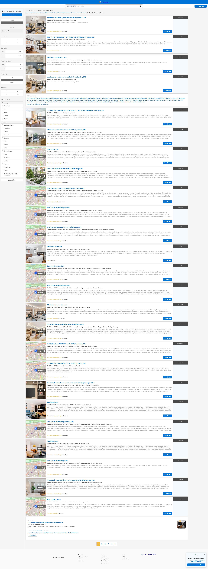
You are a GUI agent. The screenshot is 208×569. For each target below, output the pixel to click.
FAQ (124, 556)
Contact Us (80, 561)
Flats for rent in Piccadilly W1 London (156, 100)
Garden (6, 131)
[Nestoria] (104, 2)
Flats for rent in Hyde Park (52, 98)
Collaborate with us (83, 556)
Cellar (5, 170)
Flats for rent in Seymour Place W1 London (113, 100)
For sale (12, 20)
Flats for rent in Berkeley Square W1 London (140, 98)
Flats (12, 80)
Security (6, 138)
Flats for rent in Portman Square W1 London (47, 100)
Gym (5, 148)
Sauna (6, 161)
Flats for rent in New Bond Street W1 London (116, 98)
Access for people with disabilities (10, 174)
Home (27, 12)
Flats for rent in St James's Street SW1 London (71, 98)
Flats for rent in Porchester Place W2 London (64, 102)
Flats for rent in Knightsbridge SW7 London (42, 102)
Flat (5, 109)
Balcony (6, 135)
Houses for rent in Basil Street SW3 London (38, 104)
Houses (12, 82)
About (79, 559)
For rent (12, 22)
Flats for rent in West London (63, 12)
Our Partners (126, 559)
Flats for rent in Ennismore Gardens (36, 98)
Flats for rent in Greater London (37, 12)
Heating (6, 164)
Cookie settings (105, 563)
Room (5, 112)
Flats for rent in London (50, 12)
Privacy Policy (104, 559)
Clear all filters (12, 180)
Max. (3, 56)
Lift (5, 141)
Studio (6, 116)
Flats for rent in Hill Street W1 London (160, 98)
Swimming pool (8, 151)
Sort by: (12, 27)
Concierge (7, 128)
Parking (6, 144)
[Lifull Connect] (148, 559)
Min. (3, 51)
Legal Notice (104, 556)
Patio (5, 154)
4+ (17, 43)
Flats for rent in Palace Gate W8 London (87, 102)
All (12, 77)
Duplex (6, 119)
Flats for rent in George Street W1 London (69, 100)
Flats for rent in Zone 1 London (78, 12)
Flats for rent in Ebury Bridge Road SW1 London (109, 102)
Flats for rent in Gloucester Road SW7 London (133, 102)
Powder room (8, 167)
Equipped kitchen (9, 125)
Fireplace (6, 157)
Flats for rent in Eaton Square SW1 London (91, 100)
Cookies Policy (104, 561)
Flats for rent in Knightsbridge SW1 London (135, 100)
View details (167, 31)
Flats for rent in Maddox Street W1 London (94, 98)
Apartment (7, 106)
